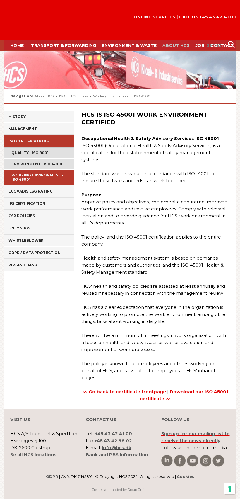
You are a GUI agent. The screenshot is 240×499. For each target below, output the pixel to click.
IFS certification (26, 203)
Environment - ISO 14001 (36, 164)
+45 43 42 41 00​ (218, 17)
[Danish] (213, 96)
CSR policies (21, 216)
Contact (222, 45)
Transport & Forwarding (63, 45)
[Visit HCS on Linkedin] (167, 460)
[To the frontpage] (20, 20)
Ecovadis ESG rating (30, 191)
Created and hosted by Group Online (120, 490)
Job (200, 45)
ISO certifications (73, 96)
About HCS (176, 45)
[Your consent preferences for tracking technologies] (229, 488)
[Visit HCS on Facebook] (180, 461)
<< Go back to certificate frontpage (124, 391)
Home (17, 45)
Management (22, 129)
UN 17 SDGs (19, 228)
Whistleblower (26, 240)
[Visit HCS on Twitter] (218, 461)
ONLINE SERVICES (154, 17)
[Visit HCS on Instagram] (205, 461)
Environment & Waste (129, 45)
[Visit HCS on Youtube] (192, 461)
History (17, 117)
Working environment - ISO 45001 (122, 96)
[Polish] (226, 96)
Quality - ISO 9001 (30, 153)
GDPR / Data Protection (34, 253)
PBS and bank (22, 265)
